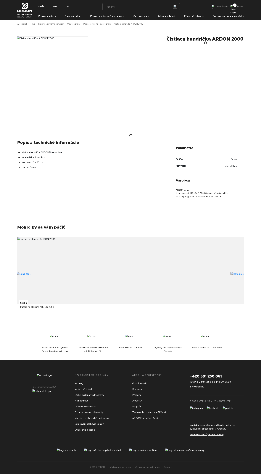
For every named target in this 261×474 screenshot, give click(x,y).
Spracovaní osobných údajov (89, 423)
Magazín (136, 406)
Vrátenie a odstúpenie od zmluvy (207, 434)
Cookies (168, 467)
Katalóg (79, 383)
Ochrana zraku (73, 24)
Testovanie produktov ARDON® (149, 412)
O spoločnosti (139, 383)
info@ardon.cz (197, 386)
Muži (41, 6)
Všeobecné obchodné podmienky (92, 418)
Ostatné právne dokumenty (89, 412)
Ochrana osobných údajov (147, 467)
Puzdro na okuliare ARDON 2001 (37, 306)
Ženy (54, 6)
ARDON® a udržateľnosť (145, 418)
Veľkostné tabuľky (84, 389)
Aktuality (137, 400)
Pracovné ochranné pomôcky (51, 24)
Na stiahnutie (82, 400)
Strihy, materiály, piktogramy (89, 395)
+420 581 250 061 (206, 376)
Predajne (137, 395)
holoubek (50, 387)
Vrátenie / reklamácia (85, 406)
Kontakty (137, 389)
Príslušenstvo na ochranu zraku (97, 24)
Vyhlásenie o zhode (85, 429)
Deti (67, 6)
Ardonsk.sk (22, 24)
